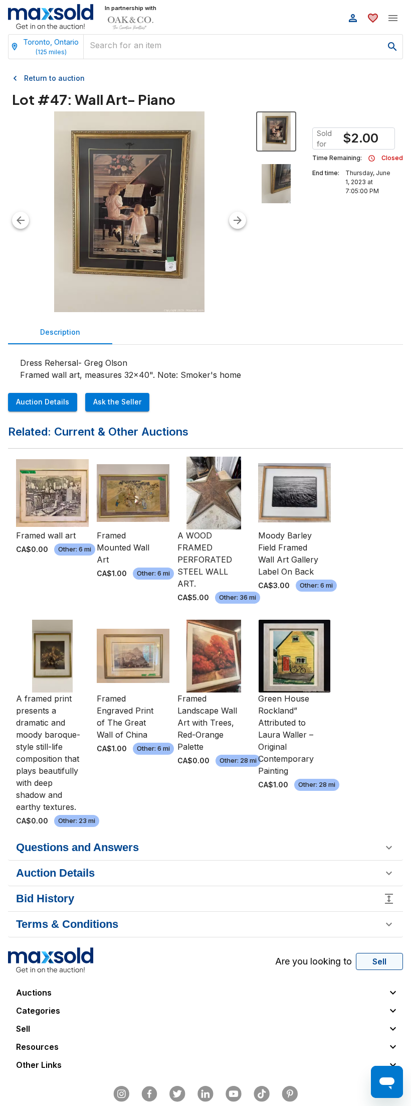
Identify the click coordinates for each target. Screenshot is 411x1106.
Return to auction (54, 78)
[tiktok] (262, 1094)
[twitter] (177, 1094)
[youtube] (234, 1094)
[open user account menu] (353, 18)
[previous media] (20, 220)
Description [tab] (60, 332)
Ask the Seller (117, 401)
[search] (392, 47)
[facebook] (149, 1094)
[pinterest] (290, 1094)
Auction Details (42, 401)
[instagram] (121, 1094)
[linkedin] (205, 1094)
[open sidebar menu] (393, 18)
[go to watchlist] (373, 18)
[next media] (237, 220)
